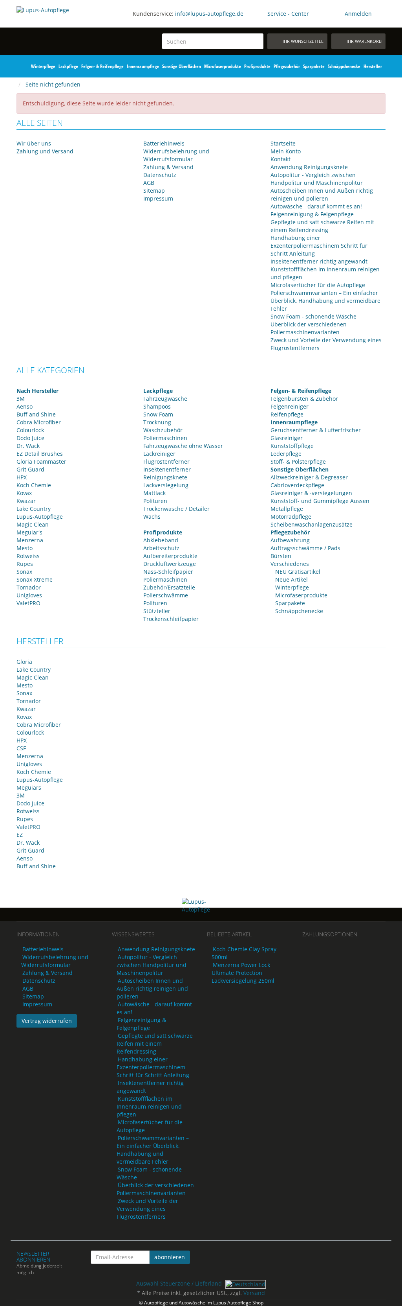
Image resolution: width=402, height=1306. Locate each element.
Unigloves (29, 595)
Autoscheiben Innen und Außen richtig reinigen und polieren (321, 194)
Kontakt (280, 159)
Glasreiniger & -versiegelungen (311, 493)
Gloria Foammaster (41, 461)
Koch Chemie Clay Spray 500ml (244, 953)
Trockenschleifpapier (171, 619)
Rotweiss (28, 556)
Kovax (24, 493)
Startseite (283, 143)
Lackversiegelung (165, 485)
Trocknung (157, 422)
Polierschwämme (165, 595)
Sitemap (154, 190)
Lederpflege (286, 453)
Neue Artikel (291, 579)
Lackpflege (68, 66)
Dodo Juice (30, 438)
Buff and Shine (36, 414)
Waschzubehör (163, 430)
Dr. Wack (28, 445)
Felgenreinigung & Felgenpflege (312, 214)
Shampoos (157, 406)
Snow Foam (158, 414)
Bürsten (280, 556)
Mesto (24, 548)
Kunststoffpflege (292, 445)
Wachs (152, 516)
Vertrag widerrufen (47, 1020)
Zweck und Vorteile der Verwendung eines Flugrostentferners (147, 1208)
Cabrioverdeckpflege (297, 485)
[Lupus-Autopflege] (58, 26)
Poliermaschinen (165, 438)
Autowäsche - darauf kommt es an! (316, 206)
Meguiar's (29, 532)
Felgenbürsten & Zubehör (304, 398)
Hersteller (373, 66)
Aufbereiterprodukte (170, 556)
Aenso (24, 406)
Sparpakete (314, 66)
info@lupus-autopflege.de (209, 13)
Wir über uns (33, 143)
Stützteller (156, 611)
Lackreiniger (159, 453)
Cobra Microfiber (38, 422)
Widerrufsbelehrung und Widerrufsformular (176, 155)
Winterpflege (43, 66)
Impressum (158, 198)
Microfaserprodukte (222, 66)
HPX (21, 477)
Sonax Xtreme (34, 579)
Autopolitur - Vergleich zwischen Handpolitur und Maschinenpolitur (316, 178)
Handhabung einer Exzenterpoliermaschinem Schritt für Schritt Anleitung (318, 245)
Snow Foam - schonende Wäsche (313, 316)
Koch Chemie (33, 485)
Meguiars (28, 787)
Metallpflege (286, 508)
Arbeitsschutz (161, 548)
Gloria (24, 661)
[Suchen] (256, 41)
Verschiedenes (289, 563)
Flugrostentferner (166, 461)
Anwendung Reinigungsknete (309, 167)
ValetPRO (28, 603)
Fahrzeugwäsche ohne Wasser (183, 445)
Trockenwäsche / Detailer (176, 508)
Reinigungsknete (165, 477)
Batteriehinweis (164, 143)
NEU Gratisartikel (297, 571)
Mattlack (154, 493)
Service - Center (288, 13)
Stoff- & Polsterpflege (298, 461)
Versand (254, 1293)
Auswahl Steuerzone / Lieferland (179, 1283)
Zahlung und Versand (44, 151)
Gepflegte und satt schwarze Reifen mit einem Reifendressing (322, 226)
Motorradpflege (290, 516)
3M (20, 398)
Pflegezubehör (287, 66)
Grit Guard (30, 469)
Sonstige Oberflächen (181, 66)
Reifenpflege (286, 414)
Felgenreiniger (289, 406)
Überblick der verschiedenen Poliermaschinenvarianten (308, 328)
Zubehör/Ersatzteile (169, 587)
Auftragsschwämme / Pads (305, 548)
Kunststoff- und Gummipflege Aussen (319, 501)
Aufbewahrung (290, 540)
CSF (21, 748)
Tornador (28, 587)
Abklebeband (160, 540)
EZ (19, 834)
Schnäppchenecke (344, 66)
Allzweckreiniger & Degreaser (309, 477)
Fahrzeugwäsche (165, 398)
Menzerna (29, 540)
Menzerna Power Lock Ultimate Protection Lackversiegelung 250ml (243, 972)
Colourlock (30, 430)
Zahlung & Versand (168, 167)
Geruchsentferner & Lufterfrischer (315, 430)
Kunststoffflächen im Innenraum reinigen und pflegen (149, 1106)
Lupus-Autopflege (39, 516)
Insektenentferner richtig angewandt (318, 261)
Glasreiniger (286, 438)
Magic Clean (32, 524)
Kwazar (26, 501)
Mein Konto (285, 151)
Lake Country (33, 508)
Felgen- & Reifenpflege (102, 66)
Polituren (155, 501)
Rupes (24, 563)
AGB (148, 182)
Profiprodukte (257, 66)
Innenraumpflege (143, 66)
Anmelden (358, 13)
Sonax (24, 571)
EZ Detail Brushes (39, 453)
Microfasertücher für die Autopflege (317, 285)
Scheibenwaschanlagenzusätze (311, 524)
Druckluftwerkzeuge (169, 563)
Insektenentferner (167, 469)
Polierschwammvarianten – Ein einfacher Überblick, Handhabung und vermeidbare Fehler (325, 300)
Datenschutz (159, 175)
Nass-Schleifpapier (168, 571)
